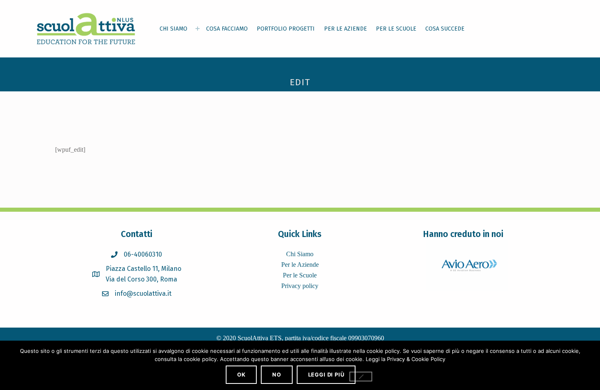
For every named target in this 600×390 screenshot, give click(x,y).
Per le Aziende (300, 264)
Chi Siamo (299, 253)
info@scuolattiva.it (143, 293)
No (276, 374)
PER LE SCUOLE (396, 28)
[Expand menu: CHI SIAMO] (198, 29)
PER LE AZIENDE (345, 28)
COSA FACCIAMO (227, 28)
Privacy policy (299, 285)
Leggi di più (326, 374)
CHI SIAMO (173, 28)
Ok (241, 374)
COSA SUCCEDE (444, 28)
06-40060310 (143, 254)
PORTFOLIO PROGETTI (286, 28)
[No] (360, 376)
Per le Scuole (300, 275)
